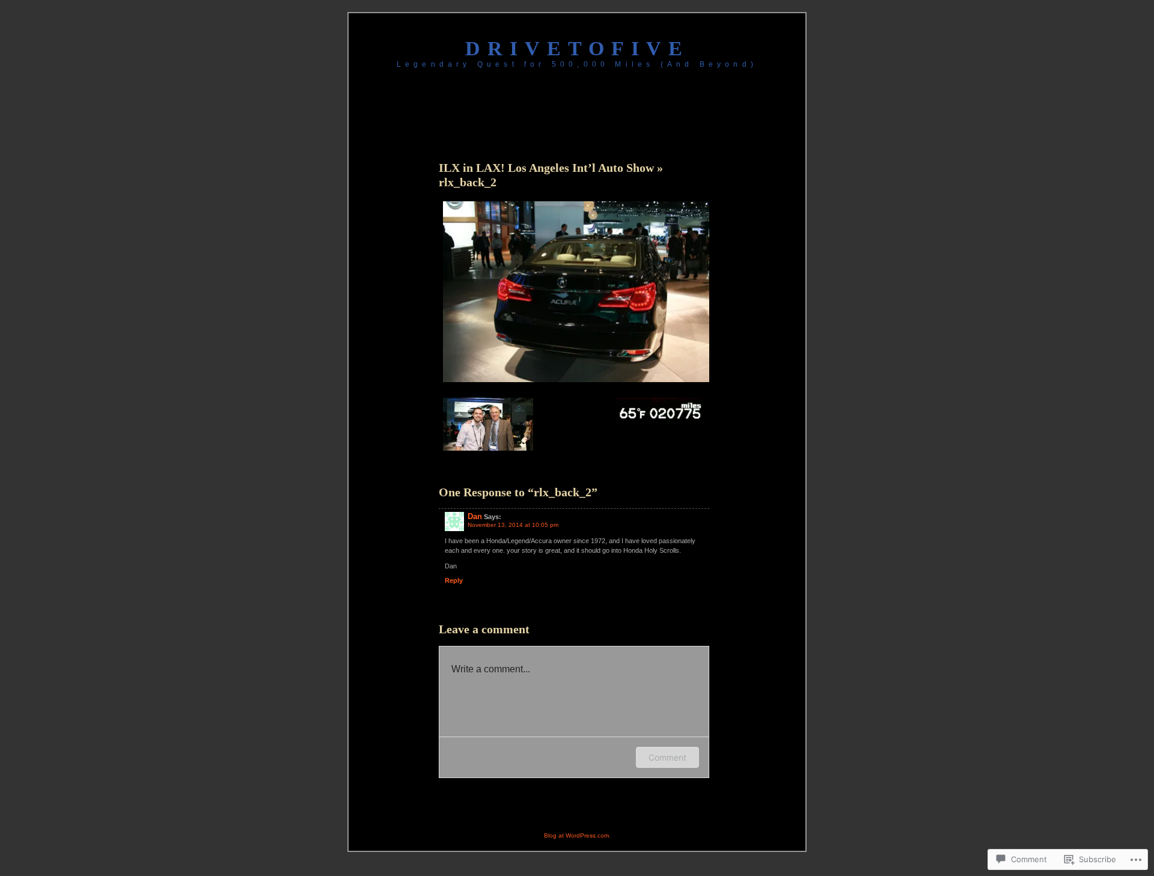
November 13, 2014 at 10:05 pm (513, 525)
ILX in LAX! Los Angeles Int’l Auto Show (548, 167)
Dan (475, 516)
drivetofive (577, 48)
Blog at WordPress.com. (577, 835)
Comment (667, 757)
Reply (454, 580)
